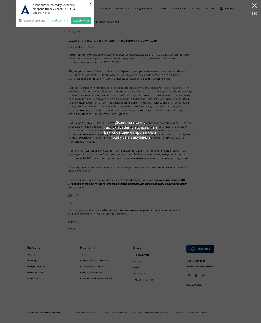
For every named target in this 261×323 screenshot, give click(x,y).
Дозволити (81, 20)
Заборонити (60, 20)
